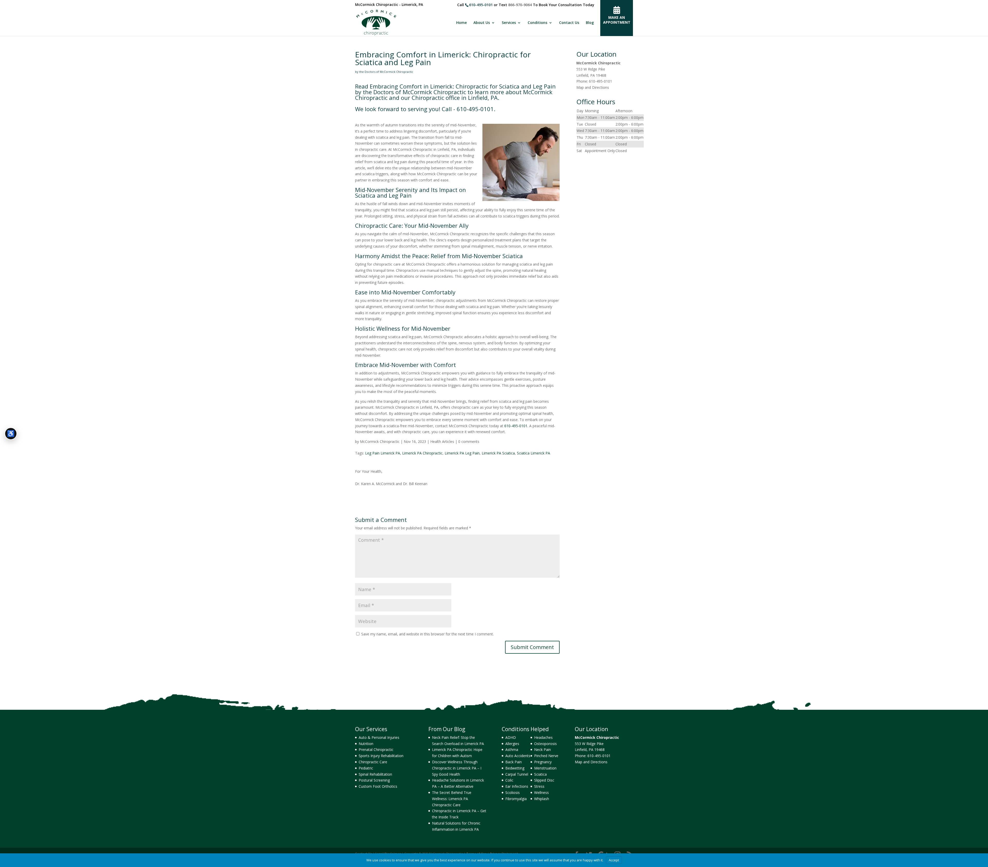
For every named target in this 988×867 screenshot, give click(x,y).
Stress (539, 786)
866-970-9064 (520, 4)
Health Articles (442, 441)
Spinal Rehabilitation (375, 774)
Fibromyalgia (516, 798)
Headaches (543, 737)
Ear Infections (516, 786)
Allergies (512, 743)
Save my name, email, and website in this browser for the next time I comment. (427, 634)
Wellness (541, 792)
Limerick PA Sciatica (498, 453)
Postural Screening (374, 780)
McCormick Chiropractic (380, 441)
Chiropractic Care (373, 761)
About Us (481, 23)
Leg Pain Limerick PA (382, 453)
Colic (509, 780)
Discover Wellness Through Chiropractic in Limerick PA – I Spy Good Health (456, 768)
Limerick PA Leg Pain (462, 453)
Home (461, 23)
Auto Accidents (517, 755)
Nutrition (366, 743)
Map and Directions (592, 87)
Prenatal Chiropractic (376, 749)
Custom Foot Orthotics (378, 786)
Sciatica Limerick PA (533, 453)
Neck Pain (542, 749)
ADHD (510, 737)
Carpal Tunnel (516, 774)
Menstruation (545, 768)
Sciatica (540, 774)
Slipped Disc (544, 780)
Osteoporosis (545, 743)
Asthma (511, 749)
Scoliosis (512, 792)
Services (509, 23)
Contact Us (569, 23)
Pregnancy (543, 761)
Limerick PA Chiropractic (422, 453)
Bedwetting (514, 768)
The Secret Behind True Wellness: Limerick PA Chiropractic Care (451, 798)
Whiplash (541, 798)
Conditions (537, 23)
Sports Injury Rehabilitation (381, 755)
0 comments (468, 441)
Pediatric (366, 768)
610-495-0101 (481, 4)
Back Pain (513, 761)
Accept (614, 860)
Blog (590, 23)
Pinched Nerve (546, 755)
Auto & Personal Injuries (379, 737)
